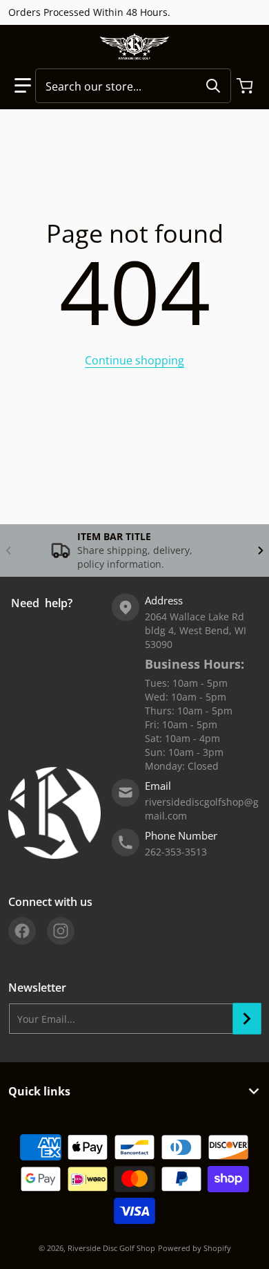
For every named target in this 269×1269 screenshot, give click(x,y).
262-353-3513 (176, 851)
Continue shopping (134, 360)
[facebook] (22, 931)
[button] (22, 86)
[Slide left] (8, 550)
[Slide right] (260, 550)
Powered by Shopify (194, 1248)
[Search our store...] (213, 86)
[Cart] (246, 85)
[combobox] (133, 86)
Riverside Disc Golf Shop (111, 1248)
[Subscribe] (246, 1019)
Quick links (39, 1091)
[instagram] (60, 931)
